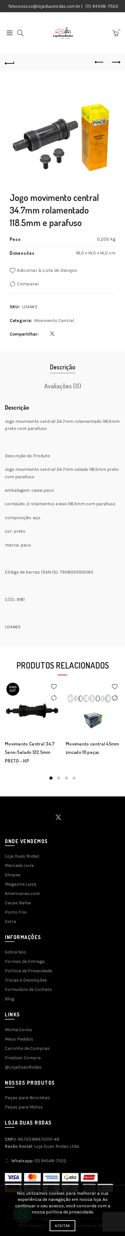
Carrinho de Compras (27, 1048)
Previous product (99, 62)
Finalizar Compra (23, 1057)
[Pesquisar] (20, 33)
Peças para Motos (24, 1107)
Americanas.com (22, 893)
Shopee (12, 875)
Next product (115, 62)
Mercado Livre (19, 865)
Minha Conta (18, 1029)
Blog (9, 999)
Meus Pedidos (19, 1039)
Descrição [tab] (62, 367)
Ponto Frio (16, 912)
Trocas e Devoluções (26, 980)
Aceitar (62, 1225)
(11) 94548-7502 (102, 6)
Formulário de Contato (28, 989)
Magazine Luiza (20, 884)
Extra (10, 921)
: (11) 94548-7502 (38, 1161)
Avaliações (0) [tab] (62, 386)
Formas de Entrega (25, 961)
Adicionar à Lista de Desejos (47, 270)
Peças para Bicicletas (27, 1097)
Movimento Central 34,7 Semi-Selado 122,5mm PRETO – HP (30, 752)
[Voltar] (10, 62)
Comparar (28, 284)
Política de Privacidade (28, 971)
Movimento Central (54, 320)
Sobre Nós (15, 952)
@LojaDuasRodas (23, 1067)
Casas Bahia (18, 903)
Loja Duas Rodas (22, 856)
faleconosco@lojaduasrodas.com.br (44, 6)
